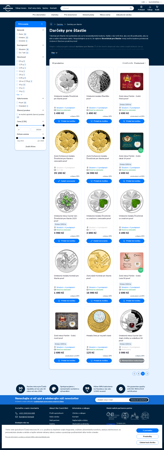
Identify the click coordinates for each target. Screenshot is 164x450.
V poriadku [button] (147, 430)
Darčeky (54, 15)
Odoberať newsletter (139, 400)
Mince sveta (105, 15)
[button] (154, 2)
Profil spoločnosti (56, 413)
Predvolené (139, 63)
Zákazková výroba (123, 15)
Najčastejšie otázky (80, 420)
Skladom (23, 49)
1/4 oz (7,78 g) (25, 81)
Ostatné (22, 41)
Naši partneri (54, 420)
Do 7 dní (23, 53)
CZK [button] (143, 2)
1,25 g (22, 64)
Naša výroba (54, 417)
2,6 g (21, 74)
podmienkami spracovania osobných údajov (49, 402)
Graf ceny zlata (34, 8)
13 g (21, 88)
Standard (23, 106)
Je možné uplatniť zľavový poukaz (30, 115)
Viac (18, 95)
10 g (21, 84)
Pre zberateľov (39, 15)
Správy (45, 8)
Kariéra (52, 424)
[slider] (17, 125)
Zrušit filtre (30, 146)
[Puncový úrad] (135, 416)
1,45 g (22, 68)
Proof (22, 103)
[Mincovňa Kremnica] (125, 416)
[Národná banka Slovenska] (145, 416)
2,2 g (21, 71)
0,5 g (21, 61)
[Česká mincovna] (8, 8)
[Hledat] (131, 8)
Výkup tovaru (20, 8)
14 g (21, 91)
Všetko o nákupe (79, 413)
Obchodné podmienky (80, 424)
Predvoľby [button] (147, 436)
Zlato (22, 34)
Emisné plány (88, 15)
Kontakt (53, 8)
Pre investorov (70, 15)
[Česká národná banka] (113, 416)
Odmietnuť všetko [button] (148, 442)
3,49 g (22, 78)
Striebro (23, 37)
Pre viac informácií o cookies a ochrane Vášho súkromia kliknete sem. (27, 437)
